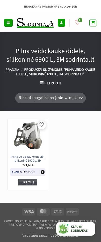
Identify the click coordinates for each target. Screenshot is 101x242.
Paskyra (45, 225)
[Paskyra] (61, 22)
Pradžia (12, 69)
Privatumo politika (18, 221)
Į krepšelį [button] (28, 182)
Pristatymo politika (23, 225)
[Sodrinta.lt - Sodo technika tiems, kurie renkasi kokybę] (35, 22)
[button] (8, 22)
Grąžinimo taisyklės (49, 221)
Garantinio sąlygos (51, 228)
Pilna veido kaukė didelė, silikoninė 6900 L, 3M (28, 159)
